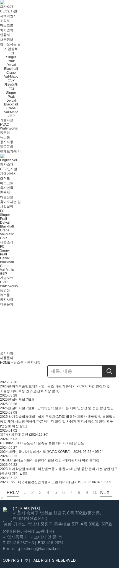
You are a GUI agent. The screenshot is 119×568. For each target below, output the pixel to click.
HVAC (4, 124)
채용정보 (6, 39)
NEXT (106, 492)
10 (94, 492)
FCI (11, 53)
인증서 (5, 35)
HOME (5, 362)
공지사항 (6, 142)
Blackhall (11, 69)
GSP (11, 80)
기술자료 (6, 120)
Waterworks (9, 128)
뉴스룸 (5, 137)
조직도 (5, 21)
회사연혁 (6, 30)
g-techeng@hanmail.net (39, 548)
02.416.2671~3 (20, 542)
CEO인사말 (8, 11)
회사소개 (6, 7)
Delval (11, 65)
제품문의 (6, 147)
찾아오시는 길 (10, 44)
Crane (11, 73)
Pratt (11, 61)
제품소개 (11, 84)
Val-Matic (11, 76)
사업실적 (11, 49)
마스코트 (6, 25)
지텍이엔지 (8, 16)
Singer (11, 57)
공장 (7, 524)
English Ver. (9, 160)
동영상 (5, 132)
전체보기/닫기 (10, 151)
